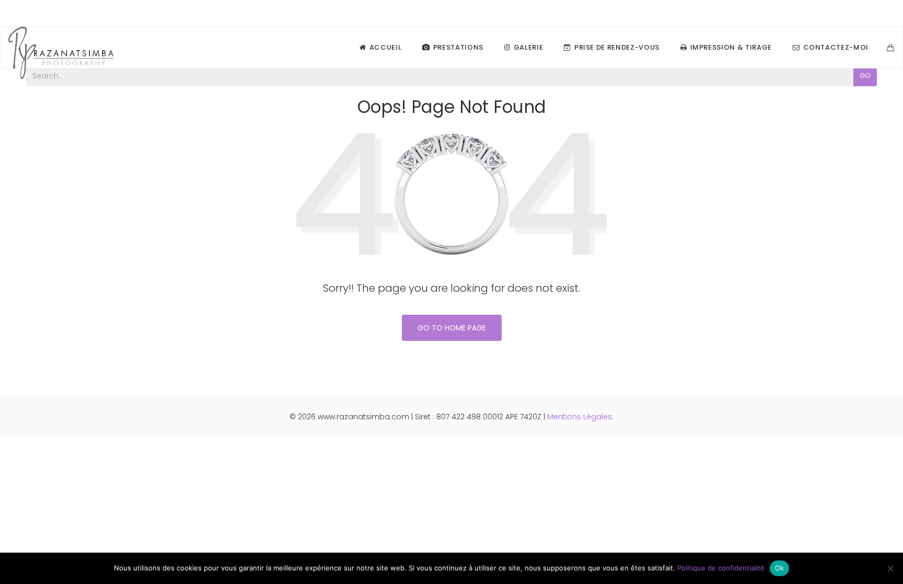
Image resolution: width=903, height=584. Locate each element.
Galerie (528, 47)
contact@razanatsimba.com (838, 13)
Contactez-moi (836, 47)
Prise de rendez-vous (616, 47)
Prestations (458, 47)
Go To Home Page (452, 328)
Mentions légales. (580, 416)
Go (865, 76)
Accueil (385, 47)
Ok (779, 568)
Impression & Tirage (731, 47)
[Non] (890, 568)
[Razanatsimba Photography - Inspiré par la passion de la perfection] (61, 47)
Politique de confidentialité (721, 568)
